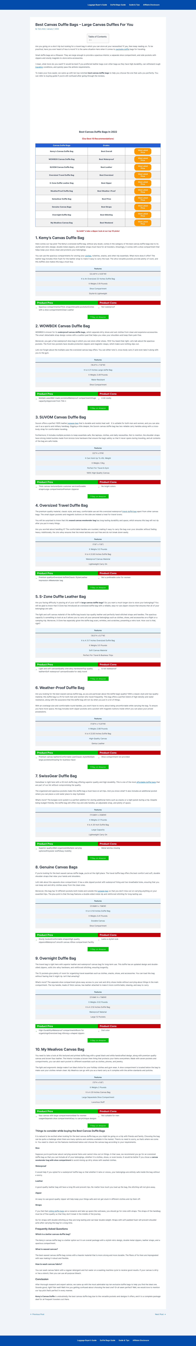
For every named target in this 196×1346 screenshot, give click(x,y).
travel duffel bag (129, 511)
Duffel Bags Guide (118, 5)
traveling (39, 67)
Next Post (160, 1314)
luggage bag (72, 423)
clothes (88, 256)
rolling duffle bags (56, 1211)
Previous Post (37, 1314)
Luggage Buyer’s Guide (97, 5)
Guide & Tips (134, 5)
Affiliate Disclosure (151, 5)
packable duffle (122, 49)
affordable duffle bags (146, 782)
